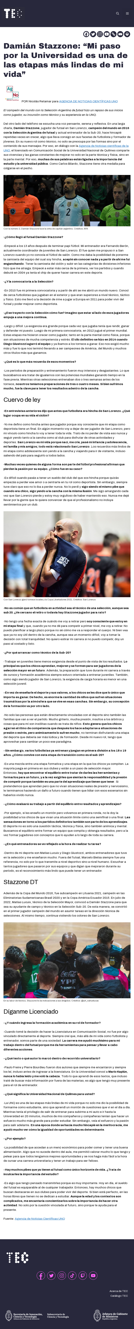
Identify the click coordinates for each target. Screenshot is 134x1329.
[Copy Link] (113, 34)
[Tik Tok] (72, 1275)
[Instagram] (100, 34)
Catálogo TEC (119, 1295)
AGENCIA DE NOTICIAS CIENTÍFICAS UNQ (88, 101)
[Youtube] (107, 34)
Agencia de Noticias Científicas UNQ (40, 1218)
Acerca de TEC (119, 1291)
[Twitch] (82, 1275)
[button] (117, 13)
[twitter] (51, 1275)
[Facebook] (86, 34)
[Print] (127, 34)
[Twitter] (93, 34)
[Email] (120, 34)
